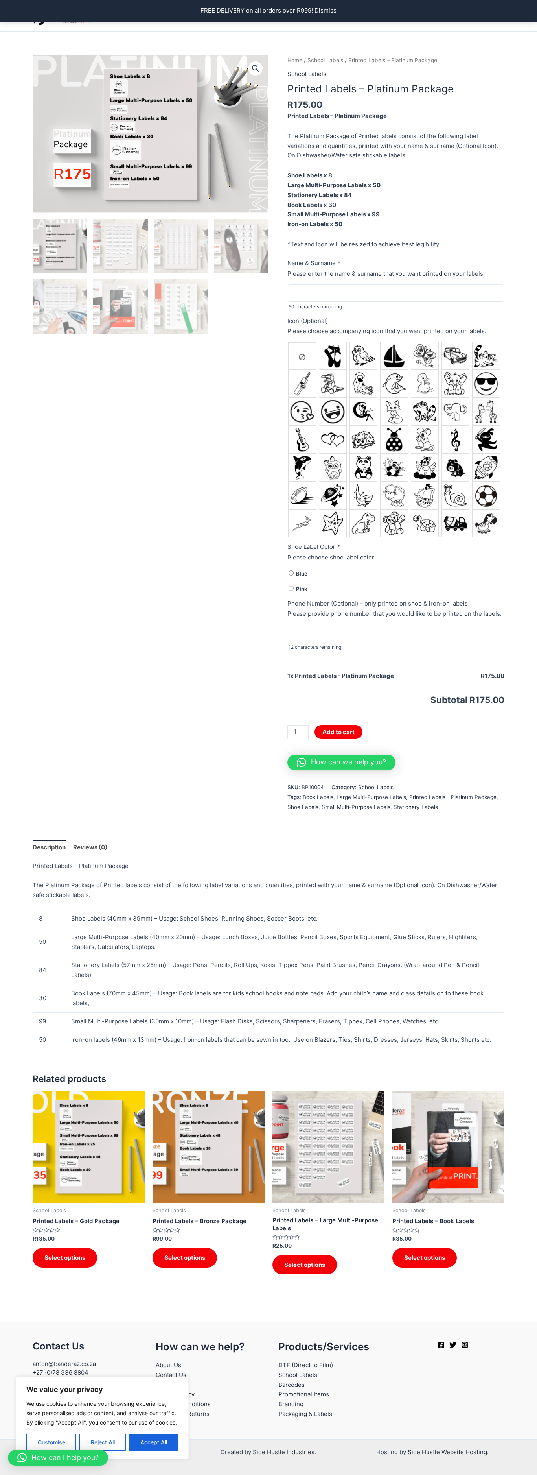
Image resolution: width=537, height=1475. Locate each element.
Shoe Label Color (313, 546)
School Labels (325, 60)
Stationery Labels (416, 807)
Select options (64, 1257)
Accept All (153, 1442)
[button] (255, 68)
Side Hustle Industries (283, 1452)
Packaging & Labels (305, 1414)
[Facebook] (441, 1344)
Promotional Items (303, 1394)
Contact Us (171, 1375)
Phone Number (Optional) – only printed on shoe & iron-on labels (377, 603)
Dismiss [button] (325, 10)
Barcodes (291, 1384)
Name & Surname (313, 263)
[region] (102, 1418)
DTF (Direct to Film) (305, 1365)
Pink (300, 589)
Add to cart (338, 732)
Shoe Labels (302, 807)
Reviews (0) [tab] (90, 847)
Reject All (103, 1442)
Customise (51, 1442)
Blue (300, 573)
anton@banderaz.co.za (64, 1364)
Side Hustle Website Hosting (447, 1452)
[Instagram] (464, 1344)
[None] (302, 356)
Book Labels (318, 797)
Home (294, 60)
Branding (290, 1404)
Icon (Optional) (307, 321)
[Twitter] (452, 1344)
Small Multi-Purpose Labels (356, 807)
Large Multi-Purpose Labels (371, 797)
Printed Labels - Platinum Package (453, 797)
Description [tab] (49, 847)
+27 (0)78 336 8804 (60, 1372)
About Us (168, 1365)
